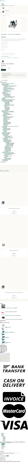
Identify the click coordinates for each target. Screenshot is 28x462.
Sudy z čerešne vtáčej (6, 90)
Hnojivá (3, 98)
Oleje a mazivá (4, 110)
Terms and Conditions (8, 442)
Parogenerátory (7, 151)
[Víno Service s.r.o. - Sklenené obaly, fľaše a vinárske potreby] (3, 0)
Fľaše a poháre (4, 93)
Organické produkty (6, 122)
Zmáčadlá (6, 109)
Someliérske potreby (5, 129)
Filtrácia (3, 92)
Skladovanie (4, 127)
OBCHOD (4, 446)
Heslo (1, 454)
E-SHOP (2, 4)
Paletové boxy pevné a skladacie (7, 111)
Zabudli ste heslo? (3, 457)
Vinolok (6, 156)
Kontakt (2, 435)
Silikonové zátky (7, 158)
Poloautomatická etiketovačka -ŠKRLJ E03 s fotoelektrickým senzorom (14, 292)
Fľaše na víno (5, 95)
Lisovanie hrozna (7, 150)
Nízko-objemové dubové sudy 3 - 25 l (9, 85)
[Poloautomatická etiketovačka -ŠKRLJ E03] (3, 205)
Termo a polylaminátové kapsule (8, 153)
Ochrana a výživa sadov (7, 101)
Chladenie (6, 146)
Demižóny (5, 112)
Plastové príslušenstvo (7, 114)
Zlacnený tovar (4, 160)
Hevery (4, 130)
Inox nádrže (5, 139)
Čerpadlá (6, 142)
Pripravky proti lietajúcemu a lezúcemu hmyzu (9, 126)
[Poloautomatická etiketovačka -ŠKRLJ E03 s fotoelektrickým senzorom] (3, 13)
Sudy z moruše (5, 91)
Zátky (4, 157)
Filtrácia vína (7, 148)
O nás (2, 434)
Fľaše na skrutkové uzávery (9, 96)
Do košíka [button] (14, 297)
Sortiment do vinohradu (6, 132)
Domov (2, 3)
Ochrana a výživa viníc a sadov (7, 100)
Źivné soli (4, 125)
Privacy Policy (2, 442)
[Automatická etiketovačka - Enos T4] (3, 247)
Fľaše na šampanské (6, 94)
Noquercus (5, 121)
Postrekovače (7, 136)
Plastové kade (5, 113)
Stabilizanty (5, 124)
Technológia (3, 5)
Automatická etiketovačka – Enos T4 (14, 250)
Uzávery (4, 131)
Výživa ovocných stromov (9, 104)
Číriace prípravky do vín (7, 117)
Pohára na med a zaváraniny (7, 97)
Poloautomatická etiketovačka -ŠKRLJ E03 (14, 208)
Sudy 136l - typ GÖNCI (6, 87)
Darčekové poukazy (5, 84)
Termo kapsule (7, 154)
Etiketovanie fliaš (12, 5)
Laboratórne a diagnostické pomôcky (8, 99)
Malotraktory (5, 134)
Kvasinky (4, 120)
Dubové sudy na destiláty (9, 86)
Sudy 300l (5, 89)
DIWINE (4, 118)
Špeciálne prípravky (6, 123)
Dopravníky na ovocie (6, 138)
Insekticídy (6, 103)
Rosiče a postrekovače (8, 137)
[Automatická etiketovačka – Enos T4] (3, 9)
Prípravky (3, 115)
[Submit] (1, 450)
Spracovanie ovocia (5, 133)
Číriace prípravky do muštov (7, 116)
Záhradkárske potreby (5, 159)
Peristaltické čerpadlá (9, 143)
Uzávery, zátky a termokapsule (7, 152)
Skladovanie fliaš (6, 128)
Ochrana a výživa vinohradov (8, 105)
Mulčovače (5, 135)
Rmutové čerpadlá (6, 140)
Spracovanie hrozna (7, 5)
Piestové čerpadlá (9, 144)
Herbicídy (6, 107)
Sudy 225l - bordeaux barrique (8, 88)
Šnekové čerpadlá (9, 145)
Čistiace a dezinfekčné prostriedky (7, 83)
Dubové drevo (5, 119)
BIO (5, 106)
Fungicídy (6, 102)
